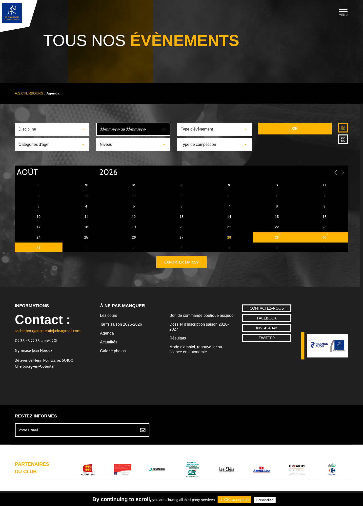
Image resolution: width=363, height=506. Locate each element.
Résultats (177, 338)
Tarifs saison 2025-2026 (121, 324)
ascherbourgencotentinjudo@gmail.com (48, 331)
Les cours (108, 315)
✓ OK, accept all (234, 500)
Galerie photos (113, 351)
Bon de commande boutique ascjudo (201, 315)
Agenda (107, 333)
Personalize (264, 500)
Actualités (108, 342)
